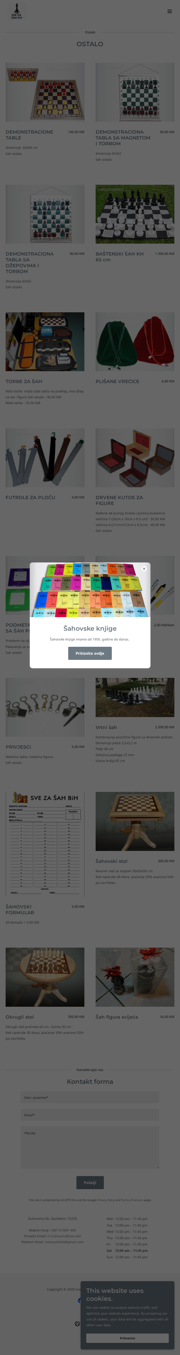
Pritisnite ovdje (90, 653)
